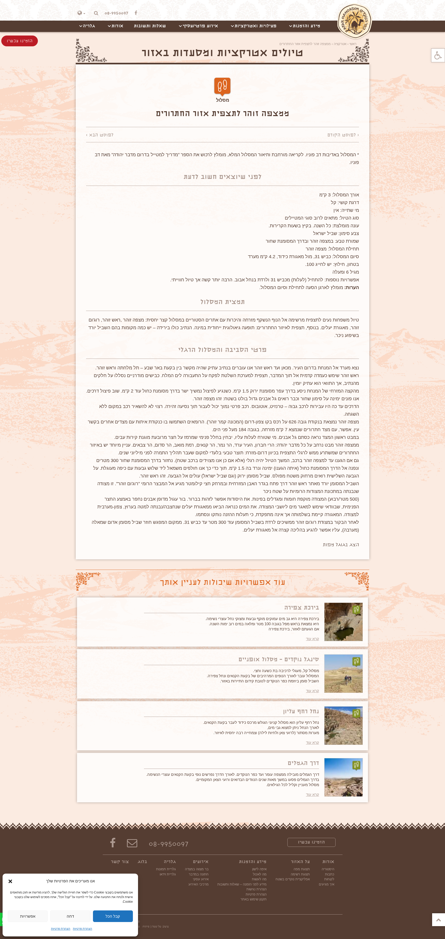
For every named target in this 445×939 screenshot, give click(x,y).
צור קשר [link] (120, 862)
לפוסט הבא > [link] (100, 135)
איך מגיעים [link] (326, 884)
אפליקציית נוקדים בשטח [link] (293, 879)
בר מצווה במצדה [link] (197, 869)
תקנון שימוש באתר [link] (254, 899)
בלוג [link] (142, 862)
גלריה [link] (89, 26)
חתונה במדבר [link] (199, 874)
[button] (10, 881)
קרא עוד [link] (312, 639)
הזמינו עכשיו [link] (311, 842)
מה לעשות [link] (259, 879)
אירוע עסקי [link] (201, 879)
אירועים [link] (201, 862)
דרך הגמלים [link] (303, 763)
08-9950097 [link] (169, 844)
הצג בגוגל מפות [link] (341, 545)
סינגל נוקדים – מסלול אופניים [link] (278, 660)
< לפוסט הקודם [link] (343, 135)
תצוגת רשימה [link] (300, 874)
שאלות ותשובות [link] (150, 26)
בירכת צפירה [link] (301, 608)
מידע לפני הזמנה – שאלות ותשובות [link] (242, 884)
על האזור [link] (300, 862)
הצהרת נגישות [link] (256, 889)
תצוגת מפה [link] (302, 869)
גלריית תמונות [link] (166, 869)
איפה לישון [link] (259, 869)
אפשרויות (27, 916)
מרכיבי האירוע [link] (199, 884)
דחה (70, 916)
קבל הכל (113, 916)
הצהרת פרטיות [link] (82, 929)
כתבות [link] (329, 874)
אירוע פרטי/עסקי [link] (200, 26)
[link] (438, 55)
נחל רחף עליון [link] (301, 712)
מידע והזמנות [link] (306, 26)
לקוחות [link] (329, 879)
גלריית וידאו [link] (168, 874)
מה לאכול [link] (260, 874)
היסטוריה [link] (328, 869)
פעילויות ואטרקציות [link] (256, 26)
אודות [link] (117, 26)
